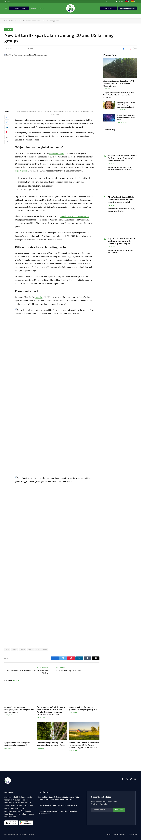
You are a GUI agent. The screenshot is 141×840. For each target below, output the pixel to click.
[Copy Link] (6, 142)
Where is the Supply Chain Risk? (68, 670)
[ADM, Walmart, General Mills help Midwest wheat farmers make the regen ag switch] (120, 184)
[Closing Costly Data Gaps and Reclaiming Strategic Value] (109, 117)
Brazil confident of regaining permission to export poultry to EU (83, 708)
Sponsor (7, 1)
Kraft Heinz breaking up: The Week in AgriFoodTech (57, 805)
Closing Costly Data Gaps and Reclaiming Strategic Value (126, 117)
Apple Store (108, 8)
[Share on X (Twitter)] (127, 48)
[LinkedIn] (6, 127)
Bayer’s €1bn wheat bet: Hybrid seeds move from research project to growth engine (121, 241)
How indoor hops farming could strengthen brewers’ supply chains (51, 743)
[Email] (6, 137)
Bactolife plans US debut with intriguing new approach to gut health (126, 105)
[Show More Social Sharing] (135, 48)
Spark (38, 649)
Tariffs (44, 649)
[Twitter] (6, 122)
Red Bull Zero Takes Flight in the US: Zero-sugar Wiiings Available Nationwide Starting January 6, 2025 (59, 798)
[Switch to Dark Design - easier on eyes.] (107, 1)
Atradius (38, 297)
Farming (22, 649)
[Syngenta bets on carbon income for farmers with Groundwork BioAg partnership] (120, 142)
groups (30, 649)
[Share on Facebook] (123, 48)
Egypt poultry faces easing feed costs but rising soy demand (17, 743)
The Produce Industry (19, 8)
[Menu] (6, 8)
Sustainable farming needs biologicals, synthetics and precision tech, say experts (19, 709)
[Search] (110, 1)
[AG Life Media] (70, 8)
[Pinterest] (6, 132)
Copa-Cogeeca (21, 171)
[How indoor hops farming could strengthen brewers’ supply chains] (52, 731)
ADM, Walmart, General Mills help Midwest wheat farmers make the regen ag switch (121, 199)
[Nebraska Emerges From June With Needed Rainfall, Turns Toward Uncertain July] (120, 68)
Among (14, 649)
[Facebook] (6, 117)
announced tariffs (56, 153)
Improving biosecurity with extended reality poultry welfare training (57, 812)
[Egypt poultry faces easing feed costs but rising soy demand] (19, 731)
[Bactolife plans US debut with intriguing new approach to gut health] (109, 105)
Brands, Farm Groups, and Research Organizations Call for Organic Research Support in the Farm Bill (84, 745)
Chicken (9, 29)
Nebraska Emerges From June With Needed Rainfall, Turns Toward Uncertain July (118, 83)
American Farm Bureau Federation (74, 216)
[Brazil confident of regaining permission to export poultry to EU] (84, 695)
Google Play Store (127, 8)
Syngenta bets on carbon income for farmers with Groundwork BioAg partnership (122, 158)
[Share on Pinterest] (130, 48)
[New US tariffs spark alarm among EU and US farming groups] (51, 80)
